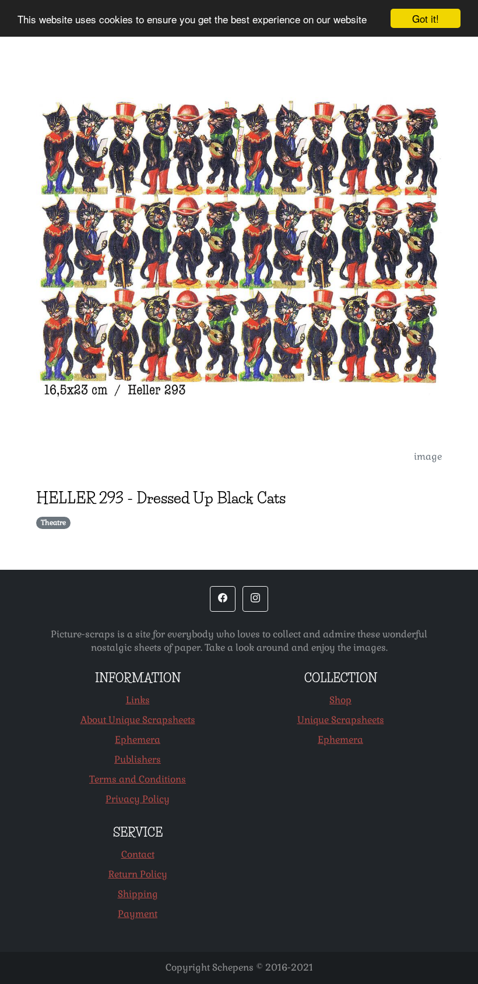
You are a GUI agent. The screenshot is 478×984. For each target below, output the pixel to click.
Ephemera (137, 739)
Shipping (138, 894)
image (428, 456)
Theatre (53, 522)
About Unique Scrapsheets (137, 720)
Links (138, 700)
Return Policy (137, 874)
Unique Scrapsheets (340, 720)
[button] (223, 599)
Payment (137, 914)
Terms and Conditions (137, 779)
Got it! (425, 18)
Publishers (137, 759)
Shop (340, 700)
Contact (137, 854)
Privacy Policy (138, 799)
